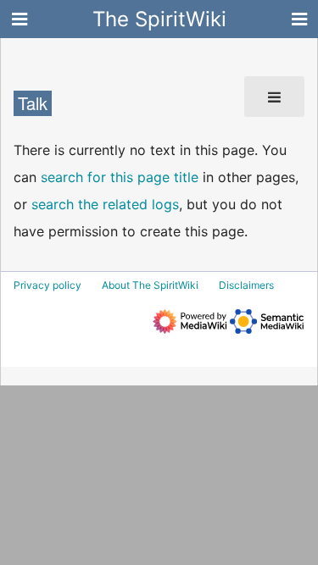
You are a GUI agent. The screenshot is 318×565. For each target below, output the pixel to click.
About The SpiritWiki (150, 285)
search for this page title (119, 177)
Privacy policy (47, 285)
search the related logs (105, 204)
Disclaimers (246, 285)
